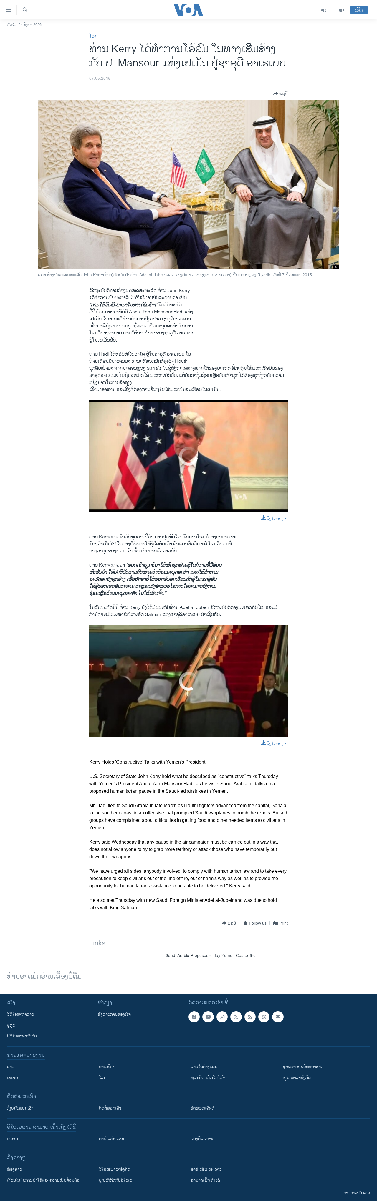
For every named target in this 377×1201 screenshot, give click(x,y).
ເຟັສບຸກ (13, 1139)
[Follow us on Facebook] (194, 1016)
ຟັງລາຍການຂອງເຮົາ (114, 1014)
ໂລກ (93, 36)
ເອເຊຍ (12, 1078)
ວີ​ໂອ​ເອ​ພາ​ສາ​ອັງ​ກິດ (114, 1169)
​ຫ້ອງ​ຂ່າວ (14, 1169)
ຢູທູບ (11, 1025)
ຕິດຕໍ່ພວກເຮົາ (110, 1108)
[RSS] (250, 1016)
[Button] (280, 93)
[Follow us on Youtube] (208, 1016)
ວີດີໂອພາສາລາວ (20, 1014)
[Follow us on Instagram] (222, 1016)
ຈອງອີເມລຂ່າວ (203, 1139)
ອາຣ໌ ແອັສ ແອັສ (111, 1139)
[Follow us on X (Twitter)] (236, 1016)
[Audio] (324, 10)
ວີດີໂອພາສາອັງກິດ (22, 1036)
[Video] (341, 10)
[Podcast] (263, 1016)
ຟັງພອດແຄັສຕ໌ (202, 1108)
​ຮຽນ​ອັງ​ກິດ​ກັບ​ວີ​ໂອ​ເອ (115, 1180)
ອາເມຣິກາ (107, 1067)
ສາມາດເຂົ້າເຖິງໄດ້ (205, 1180)
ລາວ (10, 1067)
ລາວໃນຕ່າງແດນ (204, 1067)
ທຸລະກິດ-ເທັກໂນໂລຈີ (208, 1078)
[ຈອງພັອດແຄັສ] (277, 1016)
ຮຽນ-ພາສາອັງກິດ (297, 1078)
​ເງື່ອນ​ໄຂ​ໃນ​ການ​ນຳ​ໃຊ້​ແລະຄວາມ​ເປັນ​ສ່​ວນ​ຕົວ (43, 1180)
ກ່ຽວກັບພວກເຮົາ (20, 1108)
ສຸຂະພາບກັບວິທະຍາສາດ (303, 1067)
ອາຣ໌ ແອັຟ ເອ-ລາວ (206, 1169)
